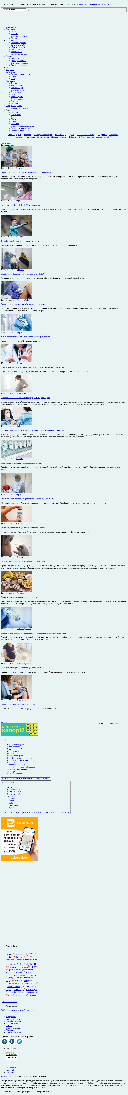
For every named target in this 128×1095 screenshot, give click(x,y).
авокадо (18, 954)
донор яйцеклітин (29, 983)
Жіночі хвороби (13, 753)
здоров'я (16, 4)
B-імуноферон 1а (14, 794)
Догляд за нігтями (18, 61)
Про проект (11, 1068)
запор (10, 995)
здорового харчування (99, 4)
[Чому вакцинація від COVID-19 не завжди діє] (16, 199)
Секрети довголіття (19, 108)
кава (17, 980)
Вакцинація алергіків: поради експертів (18, 704)
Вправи (99, 137)
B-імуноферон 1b (14, 792)
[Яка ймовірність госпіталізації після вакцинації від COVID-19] (16, 493)
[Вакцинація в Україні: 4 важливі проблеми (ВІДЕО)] (16, 268)
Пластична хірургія (19, 54)
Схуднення (10, 72)
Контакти (10, 1072)
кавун (11, 978)
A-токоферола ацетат (15, 789)
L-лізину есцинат (14, 805)
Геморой (14, 101)
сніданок (12, 964)
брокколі (24, 975)
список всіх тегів (9, 1002)
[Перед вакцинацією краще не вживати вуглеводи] (16, 591)
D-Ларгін (10, 801)
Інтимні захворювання (20, 128)
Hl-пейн (10, 803)
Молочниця (115, 135)
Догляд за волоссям (19, 65)
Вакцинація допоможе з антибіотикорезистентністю (23, 304)
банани (19, 957)
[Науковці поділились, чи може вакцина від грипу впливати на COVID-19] (16, 361)
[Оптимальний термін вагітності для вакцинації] (16, 662)
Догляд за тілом (17, 58)
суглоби (12, 992)
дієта (29, 954)
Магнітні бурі (60, 135)
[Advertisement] (19, 903)
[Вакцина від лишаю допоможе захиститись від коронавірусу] (16, 166)
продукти (28, 963)
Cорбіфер (11, 798)
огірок (9, 990)
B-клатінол (11, 796)
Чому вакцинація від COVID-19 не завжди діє (20, 205)
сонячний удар (12, 983)
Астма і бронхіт (17, 99)
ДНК (34, 967)
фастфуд (26, 980)
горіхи (9, 957)
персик (33, 995)
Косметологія (16, 52)
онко (22, 992)
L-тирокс (10, 807)
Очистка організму (19, 36)
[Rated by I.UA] (11, 1055)
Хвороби (10, 70)
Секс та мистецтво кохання (22, 126)
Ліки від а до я (14, 135)
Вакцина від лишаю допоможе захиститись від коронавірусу (27, 172)
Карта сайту (11, 1070)
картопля (24, 967)
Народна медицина (14, 106)
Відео (13, 119)
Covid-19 (108, 137)
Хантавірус (19, 990)
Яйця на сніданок (13, 970)
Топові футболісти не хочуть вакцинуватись (20, 241)
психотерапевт (31, 960)
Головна (3, 143)
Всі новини (11, 27)
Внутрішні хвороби (15, 749)
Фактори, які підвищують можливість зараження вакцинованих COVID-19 (33, 430)
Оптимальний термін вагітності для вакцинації (21, 668)
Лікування (10, 81)
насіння (9, 960)
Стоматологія (16, 92)
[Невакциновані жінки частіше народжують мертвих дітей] (16, 392)
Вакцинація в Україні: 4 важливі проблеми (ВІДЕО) (23, 274)
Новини (14, 112)
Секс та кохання (13, 1028)
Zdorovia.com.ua (8, 1076)
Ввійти (4, 1010)
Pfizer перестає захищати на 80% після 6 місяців (21, 463)
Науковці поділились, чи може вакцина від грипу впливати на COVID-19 (32, 367)
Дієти (13, 31)
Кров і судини (17, 97)
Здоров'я (9, 40)
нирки (19, 972)
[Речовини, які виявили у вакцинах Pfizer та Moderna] (16, 522)
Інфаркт (72, 137)
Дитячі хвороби (13, 747)
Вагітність (15, 49)
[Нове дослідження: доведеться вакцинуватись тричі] (16, 555)
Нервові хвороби (14, 762)
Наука (13, 121)
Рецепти (14, 34)
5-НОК (10, 787)
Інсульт (63, 137)
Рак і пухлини (17, 85)
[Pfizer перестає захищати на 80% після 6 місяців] (16, 457)
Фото (13, 117)
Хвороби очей (13, 751)
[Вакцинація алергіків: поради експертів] (16, 698)
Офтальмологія (17, 90)
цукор (33, 975)
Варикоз (90, 137)
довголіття (21, 995)
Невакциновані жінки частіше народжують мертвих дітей (25, 398)
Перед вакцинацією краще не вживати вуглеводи (22, 597)
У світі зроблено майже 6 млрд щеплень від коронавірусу (25, 337)
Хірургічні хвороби (15, 774)
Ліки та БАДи (17, 88)
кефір (8, 980)
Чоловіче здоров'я (18, 43)
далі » (123, 723)
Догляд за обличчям (19, 63)
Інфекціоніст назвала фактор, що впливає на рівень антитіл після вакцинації (33, 633)
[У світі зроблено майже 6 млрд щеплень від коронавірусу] (16, 331)
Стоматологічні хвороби (17, 769)
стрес (8, 954)
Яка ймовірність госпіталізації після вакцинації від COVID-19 (27, 499)
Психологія (16, 115)
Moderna (19, 960)
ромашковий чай (13, 987)
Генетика (15, 124)
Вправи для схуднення (20, 74)
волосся (28, 986)
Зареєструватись (16, 1010)
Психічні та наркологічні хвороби (21, 767)
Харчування (11, 29)
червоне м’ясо (12, 975)
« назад (102, 723)
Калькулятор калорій (20, 130)
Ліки (8, 67)
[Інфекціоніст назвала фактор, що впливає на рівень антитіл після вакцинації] (16, 627)
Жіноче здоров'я (18, 47)
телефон (27, 978)
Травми (14, 83)
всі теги (4, 722)
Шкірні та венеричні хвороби (19, 758)
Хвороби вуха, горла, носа (18, 760)
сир (27, 957)
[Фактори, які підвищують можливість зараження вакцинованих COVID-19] (16, 424)
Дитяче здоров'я (18, 45)
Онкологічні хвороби (16, 765)
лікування (83, 4)
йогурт (13, 967)
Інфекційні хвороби (15, 756)
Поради (54, 137)
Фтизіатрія (11, 771)
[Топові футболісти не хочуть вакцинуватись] (16, 235)
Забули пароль (30, 1010)
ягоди (28, 972)
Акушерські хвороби (15, 744)
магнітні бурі (31, 989)
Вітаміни (15, 38)
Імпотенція (15, 103)
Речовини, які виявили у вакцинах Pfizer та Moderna (23, 528)
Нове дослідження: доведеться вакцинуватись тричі (23, 561)
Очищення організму (86, 135)
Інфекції (14, 94)
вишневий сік (31, 992)
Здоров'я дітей (12, 1023)
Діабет (81, 137)
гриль (19, 978)
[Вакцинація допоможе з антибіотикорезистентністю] (16, 298)
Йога (13, 79)
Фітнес (14, 76)
